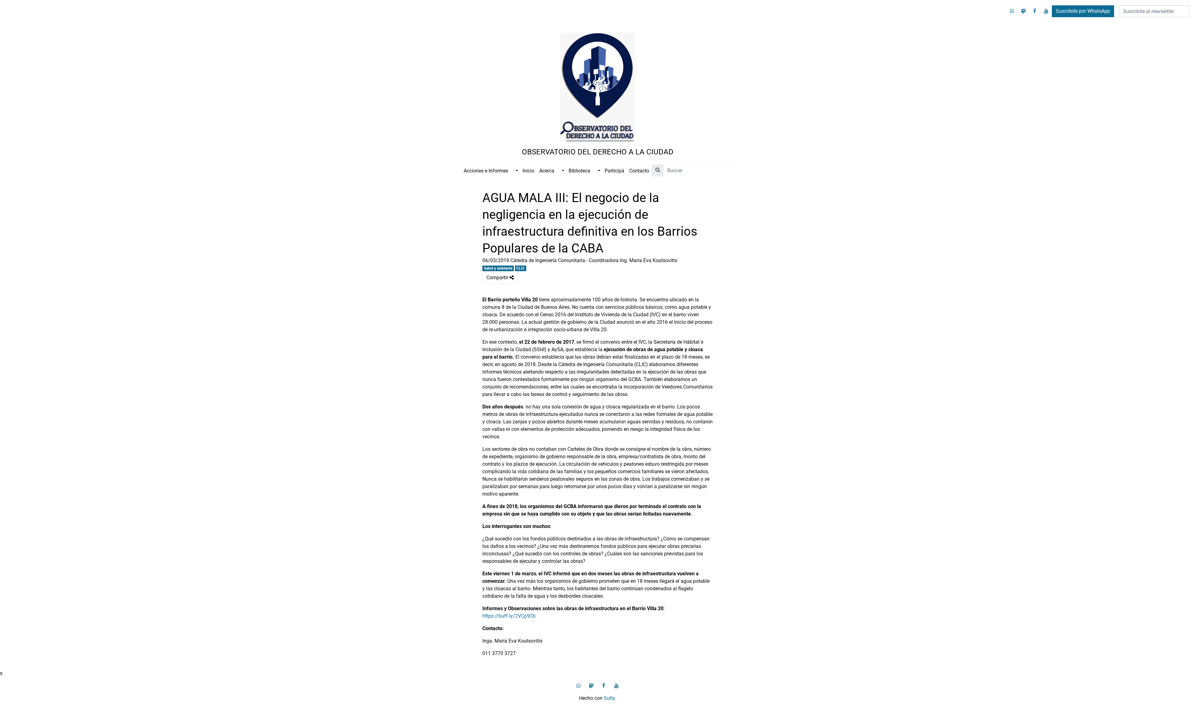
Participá (614, 171)
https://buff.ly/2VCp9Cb (509, 616)
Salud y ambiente (498, 268)
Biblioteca (579, 171)
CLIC (520, 268)
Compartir (502, 279)
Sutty (609, 698)
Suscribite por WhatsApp (1083, 11)
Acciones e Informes (486, 171)
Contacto (639, 171)
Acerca (546, 171)
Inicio (528, 171)
